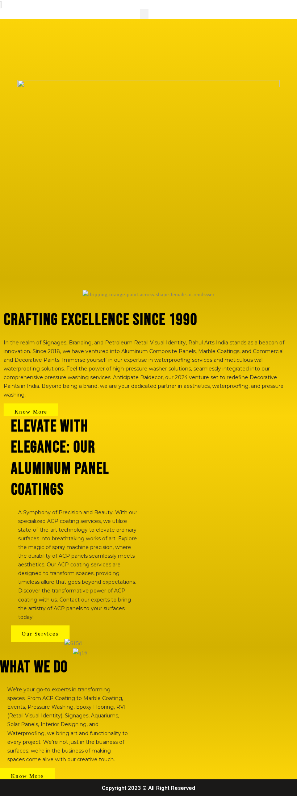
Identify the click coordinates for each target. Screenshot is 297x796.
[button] (144, 14)
